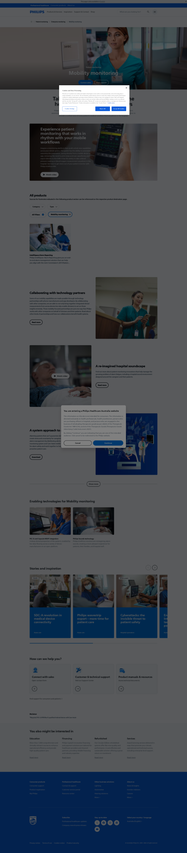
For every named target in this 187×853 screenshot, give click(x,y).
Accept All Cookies (118, 108)
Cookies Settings (69, 108)
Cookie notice (111, 103)
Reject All (103, 108)
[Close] (126, 87)
